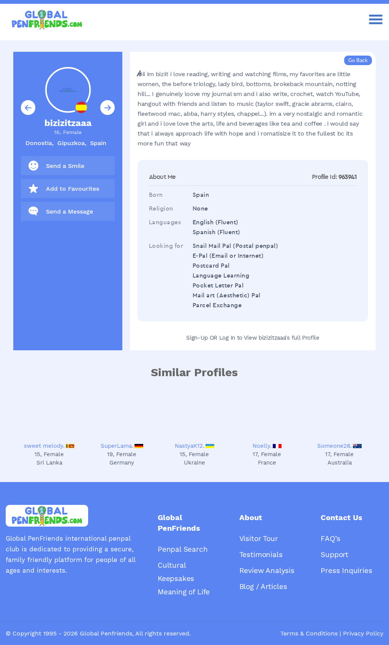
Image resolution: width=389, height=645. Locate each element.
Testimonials (261, 554)
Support (334, 554)
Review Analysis (266, 570)
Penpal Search (183, 549)
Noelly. (262, 445)
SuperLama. (117, 445)
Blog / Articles (263, 586)
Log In (227, 337)
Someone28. (334, 445)
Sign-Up (197, 337)
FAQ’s (330, 538)
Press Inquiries (346, 570)
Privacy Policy (363, 633)
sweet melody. (44, 445)
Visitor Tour (258, 538)
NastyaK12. (189, 445)
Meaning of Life (184, 592)
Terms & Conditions (309, 633)
